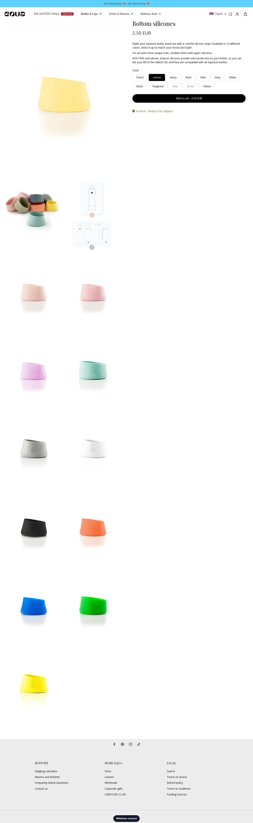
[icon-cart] (245, 14)
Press (108, 771)
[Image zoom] (62, 97)
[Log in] (237, 14)
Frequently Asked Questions (51, 782)
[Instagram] (130, 744)
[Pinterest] (122, 744)
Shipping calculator (46, 771)
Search (171, 771)
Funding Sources (177, 794)
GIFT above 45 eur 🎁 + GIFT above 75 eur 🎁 (126, 3)
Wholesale (111, 782)
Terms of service (177, 777)
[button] (189, 98)
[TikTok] (139, 744)
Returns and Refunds (47, 777)
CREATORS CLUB (115, 794)
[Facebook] (114, 744)
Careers (109, 777)
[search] (230, 14)
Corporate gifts (114, 788)
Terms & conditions (179, 788)
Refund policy (175, 782)
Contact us (41, 788)
